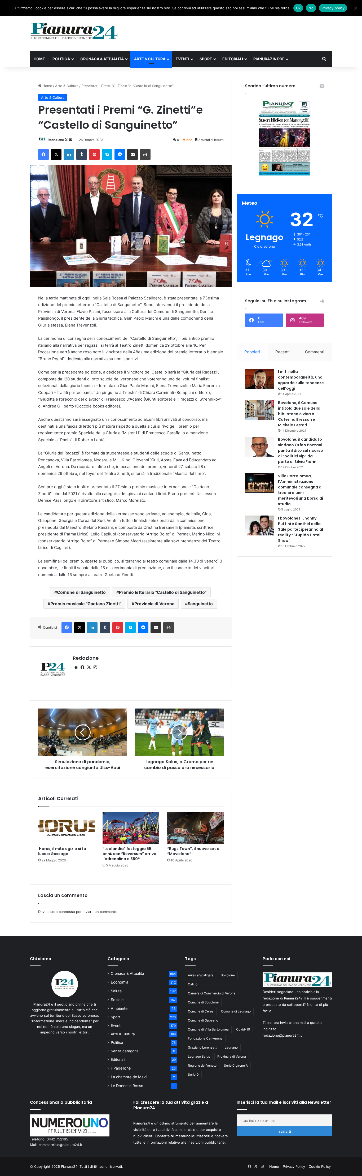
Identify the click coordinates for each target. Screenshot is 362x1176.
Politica (61, 59)
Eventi (182, 59)
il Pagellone (121, 1068)
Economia (119, 982)
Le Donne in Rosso (127, 1085)
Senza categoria (125, 1051)
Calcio (192, 984)
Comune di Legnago (236, 1011)
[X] (89, 667)
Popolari (252, 351)
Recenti (282, 351)
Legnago (231, 1047)
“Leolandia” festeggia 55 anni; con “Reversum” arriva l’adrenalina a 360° (129, 853)
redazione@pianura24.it (282, 1035)
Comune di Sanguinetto (81, 592)
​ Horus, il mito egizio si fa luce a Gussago (62, 851)
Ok (298, 8)
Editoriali (232, 59)
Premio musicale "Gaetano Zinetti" (85, 603)
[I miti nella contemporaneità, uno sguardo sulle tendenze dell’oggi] (259, 379)
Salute (116, 991)
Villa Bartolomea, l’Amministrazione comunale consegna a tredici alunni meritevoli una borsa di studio (300, 490)
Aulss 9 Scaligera (200, 975)
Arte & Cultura (149, 59)
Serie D (193, 1074)
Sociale (117, 999)
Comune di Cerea (201, 1011)
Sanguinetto (200, 603)
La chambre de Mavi (129, 1077)
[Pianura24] (74, 31)
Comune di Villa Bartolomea (208, 1029)
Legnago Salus (199, 1056)
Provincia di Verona (154, 603)
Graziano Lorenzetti (202, 1047)
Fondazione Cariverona (205, 1038)
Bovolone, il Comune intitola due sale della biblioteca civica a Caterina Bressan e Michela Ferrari (299, 414)
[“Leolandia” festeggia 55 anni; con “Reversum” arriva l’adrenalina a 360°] (131, 828)
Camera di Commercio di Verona (211, 993)
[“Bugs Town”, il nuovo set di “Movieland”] (195, 828)
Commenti (314, 351)
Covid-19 (243, 1029)
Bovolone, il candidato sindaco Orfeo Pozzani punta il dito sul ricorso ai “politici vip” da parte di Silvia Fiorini (300, 450)
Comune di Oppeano (203, 1020)
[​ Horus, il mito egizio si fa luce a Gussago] (66, 828)
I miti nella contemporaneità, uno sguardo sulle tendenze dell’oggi (301, 380)
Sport (206, 59)
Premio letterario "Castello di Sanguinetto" (162, 592)
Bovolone (228, 975)
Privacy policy (333, 8)
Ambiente (119, 1008)
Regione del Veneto (202, 1065)
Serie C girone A (236, 1065)
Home (39, 59)
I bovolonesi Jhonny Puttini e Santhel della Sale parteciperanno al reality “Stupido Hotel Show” (300, 529)
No (311, 8)
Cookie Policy (320, 1166)
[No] (355, 8)
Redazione (56, 140)
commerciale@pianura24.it (60, 1145)
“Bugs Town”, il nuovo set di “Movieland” (193, 851)
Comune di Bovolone (203, 1002)
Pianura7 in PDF (268, 59)
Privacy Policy (294, 1166)
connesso (67, 911)
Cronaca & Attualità (102, 59)
